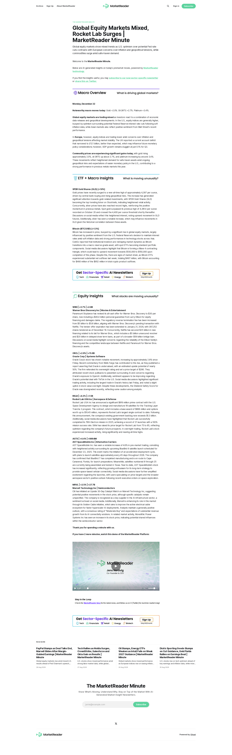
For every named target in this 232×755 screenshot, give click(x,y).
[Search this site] (168, 6)
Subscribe (188, 6)
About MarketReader (66, 6)
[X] (116, 723)
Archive (39, 6)
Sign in (176, 6)
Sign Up (50, 6)
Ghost (193, 734)
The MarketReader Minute (83, 22)
